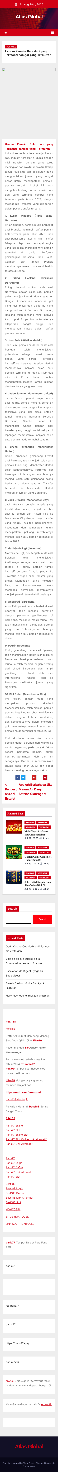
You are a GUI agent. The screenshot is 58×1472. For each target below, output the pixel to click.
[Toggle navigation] (53, 33)
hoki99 (10, 1068)
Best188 (10, 1183)
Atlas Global (29, 17)
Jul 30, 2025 (31, 863)
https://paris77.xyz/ (17, 1343)
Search (12, 908)
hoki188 (11, 1021)
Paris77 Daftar (14, 1167)
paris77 (10, 1242)
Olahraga (11, 47)
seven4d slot (40, 1284)
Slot (27, 1047)
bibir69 (10, 1080)
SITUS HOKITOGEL (17, 1216)
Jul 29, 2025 (31, 888)
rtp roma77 (28, 1064)
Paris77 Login (14, 1162)
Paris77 (10, 1158)
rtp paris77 (12, 1305)
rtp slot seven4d (16, 1289)
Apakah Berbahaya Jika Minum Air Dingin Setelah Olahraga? (35, 789)
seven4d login (35, 1289)
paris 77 (10, 1324)
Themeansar (29, 1466)
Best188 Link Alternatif (19, 1197)
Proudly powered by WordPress (18, 1463)
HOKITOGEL (13, 1209)
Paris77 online (15, 1125)
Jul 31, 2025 (31, 838)
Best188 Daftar (15, 1193)
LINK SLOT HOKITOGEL (20, 1223)
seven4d (11, 1284)
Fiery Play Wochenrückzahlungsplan (27, 995)
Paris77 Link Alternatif (19, 1143)
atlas (45, 838)
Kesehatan (42, 822)
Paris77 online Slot (17, 1134)
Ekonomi (30, 822)
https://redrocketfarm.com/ (23, 1092)
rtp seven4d (24, 1284)
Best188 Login (14, 1188)
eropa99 (11, 1381)
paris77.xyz (12, 1362)
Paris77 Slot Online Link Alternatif (26, 1139)
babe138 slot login (17, 1099)
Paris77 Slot (13, 1130)
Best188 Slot (13, 1202)
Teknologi (44, 827)
